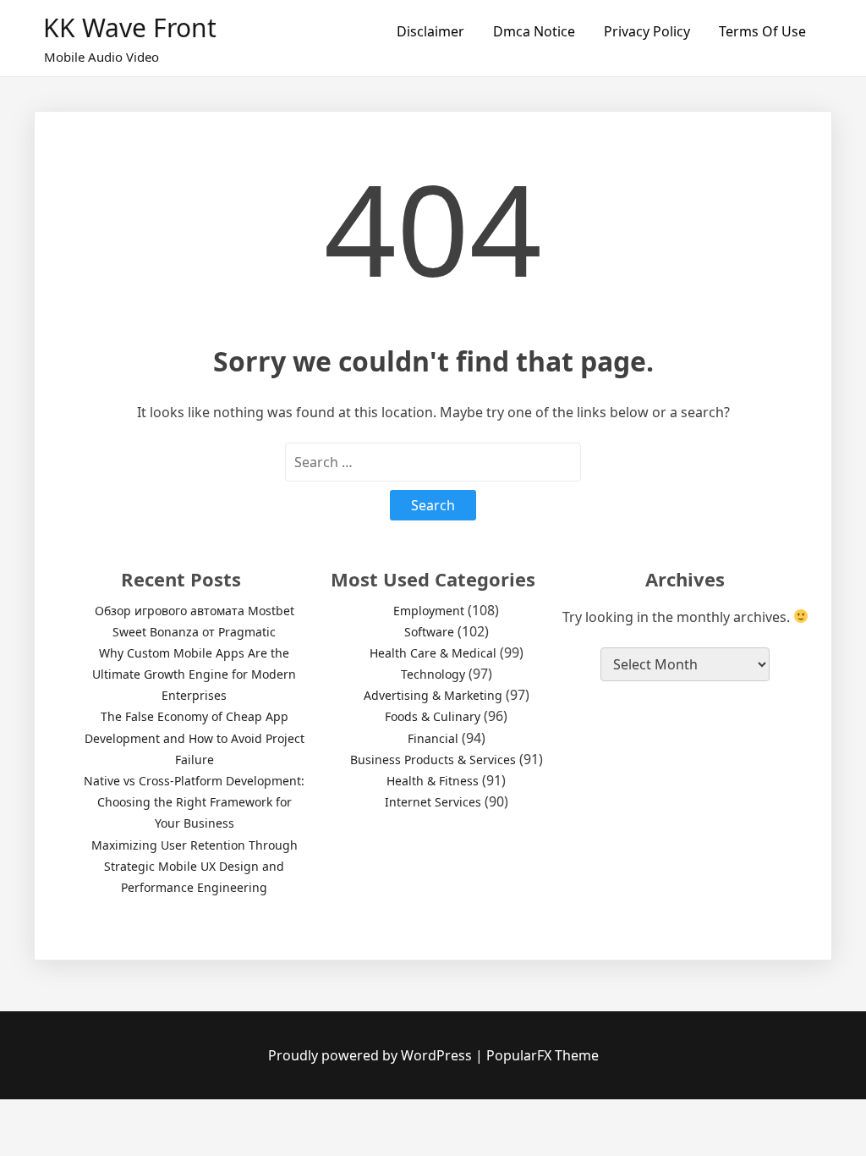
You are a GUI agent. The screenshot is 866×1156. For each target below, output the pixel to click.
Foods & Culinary (432, 716)
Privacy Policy (647, 31)
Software (429, 632)
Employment (428, 611)
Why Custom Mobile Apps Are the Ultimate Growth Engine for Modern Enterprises (194, 674)
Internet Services (433, 802)
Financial (433, 738)
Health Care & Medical (433, 653)
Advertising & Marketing (433, 695)
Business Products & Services (433, 759)
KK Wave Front (129, 27)
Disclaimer (430, 31)
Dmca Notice (534, 31)
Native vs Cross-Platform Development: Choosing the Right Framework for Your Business (194, 802)
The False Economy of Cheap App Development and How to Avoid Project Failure (194, 737)
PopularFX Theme (542, 1055)
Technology (433, 674)
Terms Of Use (762, 31)
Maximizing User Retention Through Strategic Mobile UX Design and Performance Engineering (194, 866)
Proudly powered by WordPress (371, 1055)
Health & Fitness (432, 781)
